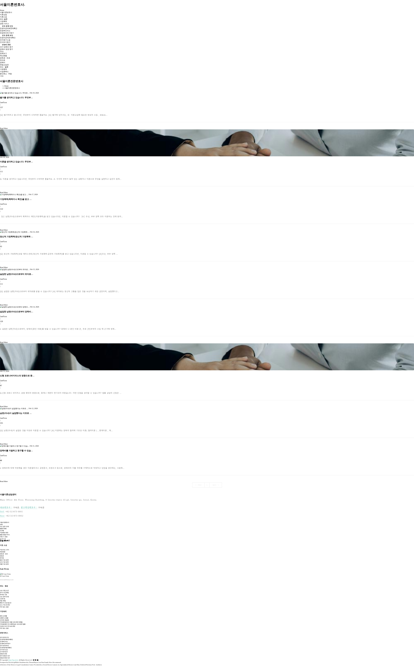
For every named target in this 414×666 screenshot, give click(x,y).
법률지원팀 (3, 528)
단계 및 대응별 (4, 620)
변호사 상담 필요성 (5, 603)
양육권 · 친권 (5, 58)
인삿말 (2, 531)
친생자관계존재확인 (8, 38)
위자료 (2, 60)
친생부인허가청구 (7, 33)
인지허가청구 (5, 42)
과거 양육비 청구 (6, 47)
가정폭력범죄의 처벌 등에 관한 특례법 (11, 622)
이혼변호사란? (4, 533)
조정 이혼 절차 (4, 562)
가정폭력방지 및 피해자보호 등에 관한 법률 (12, 624)
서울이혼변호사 (6, 12)
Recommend (57, 662)
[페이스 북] (8, 541)
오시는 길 (3, 539)
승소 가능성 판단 (5, 605)
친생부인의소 (5, 31)
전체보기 (3, 53)
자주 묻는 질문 (4, 607)
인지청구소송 (5, 40)
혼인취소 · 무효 (6, 74)
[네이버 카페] (3, 541)
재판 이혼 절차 (4, 564)
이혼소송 (3, 17)
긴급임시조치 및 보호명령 (7, 626)
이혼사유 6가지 (4, 550)
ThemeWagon (33, 662)
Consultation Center (27, 665)
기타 (1, 76)
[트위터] (7, 541)
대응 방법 (3, 601)
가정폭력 (3, 21)
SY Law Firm (4, 576)
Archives (99, 665)
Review (3, 665)
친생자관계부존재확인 (8, 28)
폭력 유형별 (3, 616)
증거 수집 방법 (4, 593)
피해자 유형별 (4, 618)
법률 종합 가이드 (5, 535)
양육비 (2, 62)
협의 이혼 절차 (4, 560)
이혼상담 (3, 15)
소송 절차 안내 (4, 597)
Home (2, 10)
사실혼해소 (4, 71)
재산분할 (3, 56)
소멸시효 (2, 599)
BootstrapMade (14, 662)
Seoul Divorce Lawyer (50, 665)
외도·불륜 (3, 19)
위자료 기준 (3, 595)
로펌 (1, 524)
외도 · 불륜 (4, 67)
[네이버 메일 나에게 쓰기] (5, 541)
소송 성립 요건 (4, 590)
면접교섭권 (4, 65)
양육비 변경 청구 (6, 49)
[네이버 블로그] (1, 541)
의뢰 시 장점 (3, 537)
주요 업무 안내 (4, 526)
